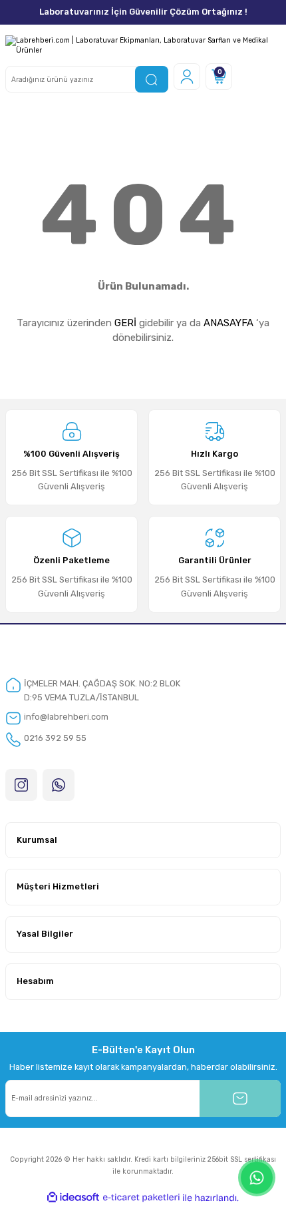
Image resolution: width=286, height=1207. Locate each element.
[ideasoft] (73, 1198)
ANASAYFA (228, 323)
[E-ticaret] (141, 1198)
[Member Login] (187, 76)
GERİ (125, 323)
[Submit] (240, 1098)
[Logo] (143, 45)
